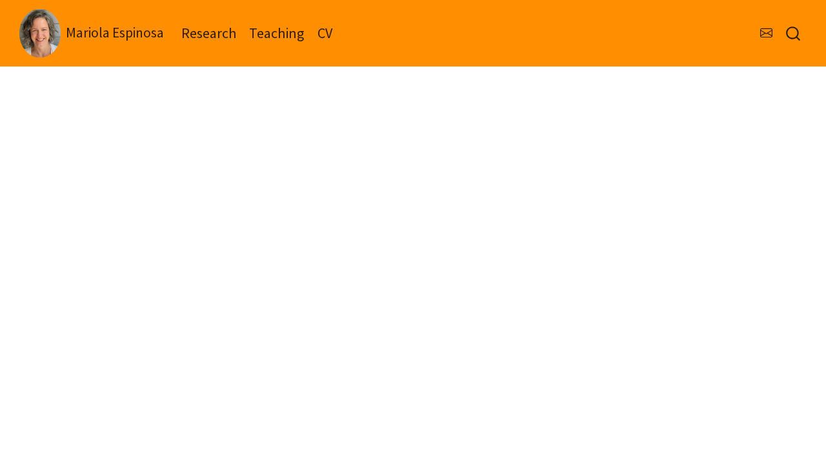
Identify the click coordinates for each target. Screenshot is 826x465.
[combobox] (794, 33)
